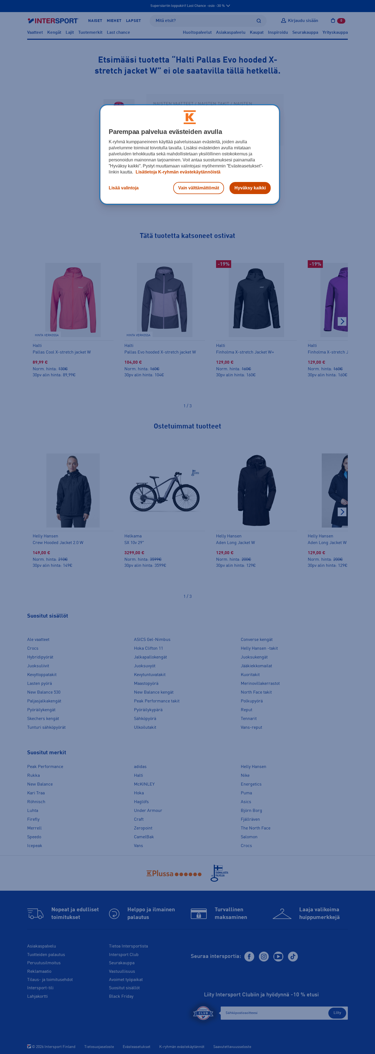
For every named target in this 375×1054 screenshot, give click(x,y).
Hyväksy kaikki (250, 188)
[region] (189, 154)
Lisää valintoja (124, 188)
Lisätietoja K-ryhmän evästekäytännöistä (177, 172)
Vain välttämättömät (198, 188)
